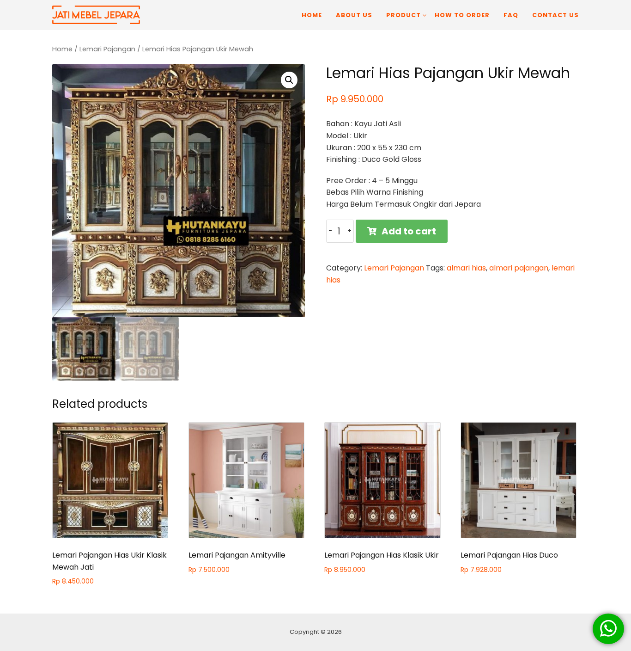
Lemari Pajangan (107, 49)
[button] (289, 80)
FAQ (511, 15)
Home (312, 15)
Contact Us (555, 15)
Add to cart (409, 231)
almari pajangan (518, 268)
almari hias (466, 268)
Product (403, 15)
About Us (354, 15)
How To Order (462, 15)
